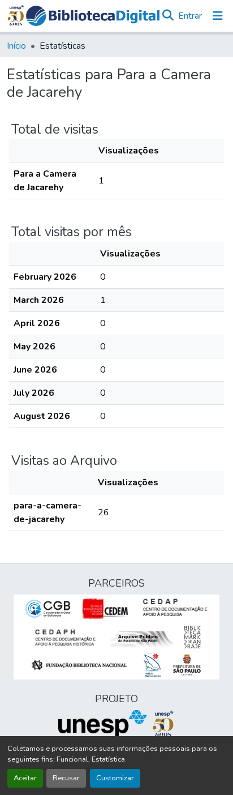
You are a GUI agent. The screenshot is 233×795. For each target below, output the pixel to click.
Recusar (66, 778)
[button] (93, 16)
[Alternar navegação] (217, 16)
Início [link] (16, 46)
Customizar (115, 778)
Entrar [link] (190, 16)
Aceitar (25, 778)
